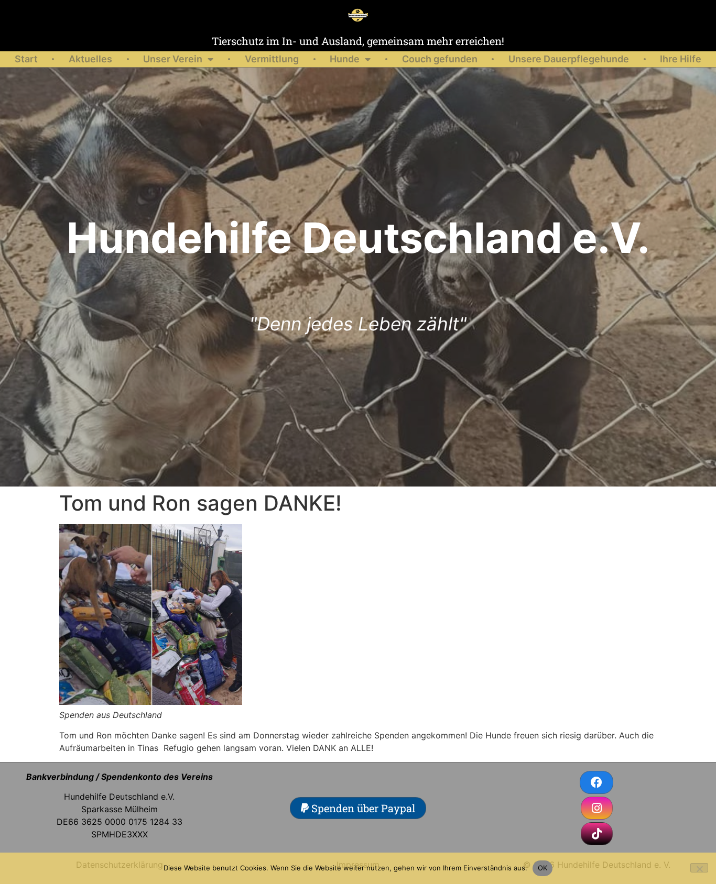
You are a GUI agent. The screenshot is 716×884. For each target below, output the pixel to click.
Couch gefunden (440, 58)
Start (26, 58)
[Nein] (699, 867)
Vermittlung (272, 58)
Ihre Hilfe (680, 58)
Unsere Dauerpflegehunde (568, 58)
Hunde (345, 58)
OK (543, 868)
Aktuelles (90, 58)
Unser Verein (172, 58)
